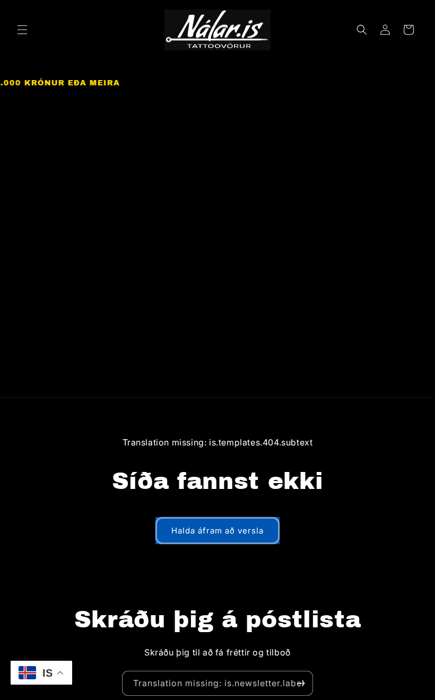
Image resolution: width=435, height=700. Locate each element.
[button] (22, 29)
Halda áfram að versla (217, 531)
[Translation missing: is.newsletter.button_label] (300, 683)
